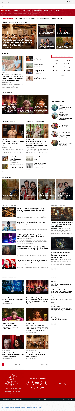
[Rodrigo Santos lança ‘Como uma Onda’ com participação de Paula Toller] (46, 43)
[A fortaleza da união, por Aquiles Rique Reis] (64, 189)
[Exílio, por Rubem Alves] (29, 58)
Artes (39, 407)
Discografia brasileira (8, 37)
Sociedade (23, 407)
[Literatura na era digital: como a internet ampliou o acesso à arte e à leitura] (62, 214)
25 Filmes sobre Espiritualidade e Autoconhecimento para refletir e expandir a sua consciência (65, 117)
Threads (68, 70)
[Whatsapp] (64, 67)
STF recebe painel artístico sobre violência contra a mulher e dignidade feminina (36, 143)
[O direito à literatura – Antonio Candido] (54, 126)
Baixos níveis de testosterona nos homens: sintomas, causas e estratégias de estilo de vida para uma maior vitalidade (32, 248)
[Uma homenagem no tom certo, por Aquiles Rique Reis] (28, 189)
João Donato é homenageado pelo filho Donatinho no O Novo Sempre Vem (16, 158)
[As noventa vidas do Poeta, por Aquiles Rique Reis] (64, 43)
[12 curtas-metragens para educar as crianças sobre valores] (54, 143)
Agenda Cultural (5, 407)
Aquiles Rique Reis (61, 193)
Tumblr (67, 63)
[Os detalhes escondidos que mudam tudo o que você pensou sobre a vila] (5, 166)
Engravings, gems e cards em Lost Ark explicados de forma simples (61, 318)
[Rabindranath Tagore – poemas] (54, 107)
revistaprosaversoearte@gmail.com (62, 384)
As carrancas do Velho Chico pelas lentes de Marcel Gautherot (40, 165)
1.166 (16, 364)
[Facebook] (64, 1)
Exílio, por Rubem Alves (40, 58)
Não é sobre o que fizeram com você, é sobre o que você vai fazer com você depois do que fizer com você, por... (12, 77)
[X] (71, 1)
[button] (72, 12)
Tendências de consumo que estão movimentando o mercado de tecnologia (31, 235)
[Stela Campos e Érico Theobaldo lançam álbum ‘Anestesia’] (64, 30)
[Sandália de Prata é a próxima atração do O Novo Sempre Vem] (13, 131)
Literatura (17, 407)
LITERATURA (4, 72)
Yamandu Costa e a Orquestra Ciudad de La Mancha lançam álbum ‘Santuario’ (36, 354)
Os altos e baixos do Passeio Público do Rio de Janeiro (40, 158)
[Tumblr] (69, 1)
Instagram (68, 60)
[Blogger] (53, 70)
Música (12, 407)
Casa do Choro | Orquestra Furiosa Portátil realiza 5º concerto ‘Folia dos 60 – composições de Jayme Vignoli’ (9, 109)
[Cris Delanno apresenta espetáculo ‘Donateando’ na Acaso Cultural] (25, 104)
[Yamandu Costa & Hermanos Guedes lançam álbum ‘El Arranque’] (46, 30)
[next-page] (5, 116)
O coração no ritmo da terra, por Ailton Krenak (40, 77)
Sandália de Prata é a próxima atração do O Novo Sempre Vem (13, 143)
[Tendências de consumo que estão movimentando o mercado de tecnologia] (9, 238)
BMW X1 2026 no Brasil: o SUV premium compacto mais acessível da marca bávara (61, 301)
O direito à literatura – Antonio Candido (65, 126)
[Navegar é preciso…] (29, 65)
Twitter (56, 63)
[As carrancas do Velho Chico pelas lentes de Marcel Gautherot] (29, 165)
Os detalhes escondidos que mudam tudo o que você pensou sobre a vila (16, 166)
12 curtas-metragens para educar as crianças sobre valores (65, 143)
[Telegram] (67, 1)
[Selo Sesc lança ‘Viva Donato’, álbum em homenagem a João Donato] (54, 134)
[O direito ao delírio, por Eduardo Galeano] (29, 71)
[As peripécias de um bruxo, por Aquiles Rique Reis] (46, 189)
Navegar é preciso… (39, 64)
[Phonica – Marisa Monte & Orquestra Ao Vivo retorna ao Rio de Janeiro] (13, 287)
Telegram (57, 67)
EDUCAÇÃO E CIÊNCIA (63, 140)
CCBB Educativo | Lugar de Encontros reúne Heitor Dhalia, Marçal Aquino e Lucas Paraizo (61, 293)
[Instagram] (66, 1)
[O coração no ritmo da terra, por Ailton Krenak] (29, 78)
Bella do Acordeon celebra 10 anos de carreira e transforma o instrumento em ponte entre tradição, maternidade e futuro (62, 310)
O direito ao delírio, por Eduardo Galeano (40, 71)
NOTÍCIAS (53, 281)
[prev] (69, 18)
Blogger (56, 70)
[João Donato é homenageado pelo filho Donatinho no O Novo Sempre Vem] (5, 158)
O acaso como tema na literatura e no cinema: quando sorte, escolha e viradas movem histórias (31, 210)
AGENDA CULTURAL (41, 103)
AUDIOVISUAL (5, 139)
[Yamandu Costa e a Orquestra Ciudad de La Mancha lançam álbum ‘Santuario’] (19, 36)
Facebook (57, 60)
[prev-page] (2, 116)
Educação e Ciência (32, 407)
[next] (71, 18)
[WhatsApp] (73, 1)
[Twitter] (53, 63)
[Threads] (73, 3)
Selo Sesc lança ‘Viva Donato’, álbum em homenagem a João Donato (64, 134)
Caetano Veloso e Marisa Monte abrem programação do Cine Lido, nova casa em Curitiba (35, 18)
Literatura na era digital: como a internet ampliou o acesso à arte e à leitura (62, 224)
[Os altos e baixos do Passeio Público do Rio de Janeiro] (29, 158)
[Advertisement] (62, 85)
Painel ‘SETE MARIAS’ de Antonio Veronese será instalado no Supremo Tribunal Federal (32, 261)
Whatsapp (68, 67)
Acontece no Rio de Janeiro (9, 104)
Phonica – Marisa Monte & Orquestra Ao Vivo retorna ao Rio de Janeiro (12, 299)
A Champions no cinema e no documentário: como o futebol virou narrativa (61, 284)
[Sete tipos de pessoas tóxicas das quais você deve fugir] (9, 226)
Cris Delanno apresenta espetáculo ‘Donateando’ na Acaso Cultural (25, 110)
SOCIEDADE (19, 214)
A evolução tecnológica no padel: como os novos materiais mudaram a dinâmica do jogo (60, 254)
